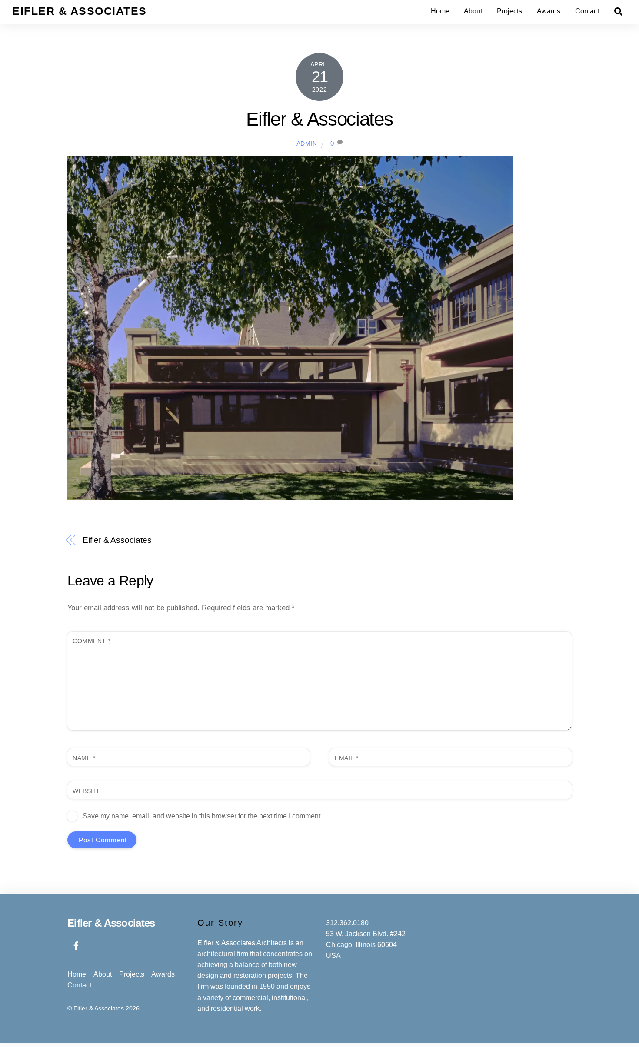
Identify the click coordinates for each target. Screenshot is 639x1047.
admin (306, 143)
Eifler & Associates (319, 119)
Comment (91, 641)
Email (346, 758)
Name (84, 758)
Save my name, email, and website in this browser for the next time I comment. (202, 816)
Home (440, 11)
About (473, 11)
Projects (509, 11)
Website (87, 791)
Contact (587, 11)
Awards (548, 11)
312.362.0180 (347, 923)
